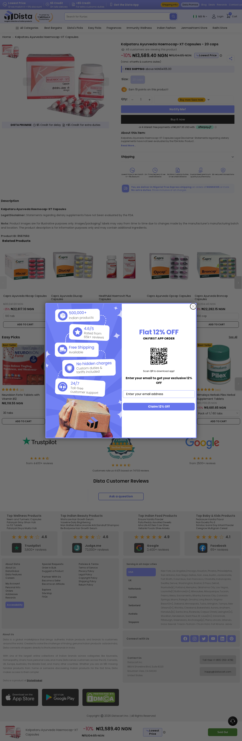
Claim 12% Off (159, 406)
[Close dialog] (193, 306)
